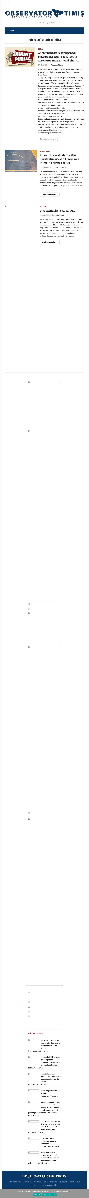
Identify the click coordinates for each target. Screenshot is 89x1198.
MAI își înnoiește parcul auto (57, 210)
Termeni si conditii (49, 1195)
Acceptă (37, 1195)
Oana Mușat (62, 167)
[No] (86, 1193)
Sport (71, 1182)
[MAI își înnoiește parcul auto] (21, 287)
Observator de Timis (44, 1175)
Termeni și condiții (48, 1185)
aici (70, 1191)
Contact (34, 1185)
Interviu (53, 1182)
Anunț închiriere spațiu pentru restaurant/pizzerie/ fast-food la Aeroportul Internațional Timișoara (60, 56)
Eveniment (27, 1182)
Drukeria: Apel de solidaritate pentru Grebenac (48, 1141)
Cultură (37, 1182)
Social (40, 49)
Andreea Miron (57, 65)
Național (43, 207)
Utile (78, 1182)
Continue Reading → (48, 139)
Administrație (45, 151)
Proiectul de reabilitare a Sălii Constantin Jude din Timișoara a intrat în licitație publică (59, 159)
